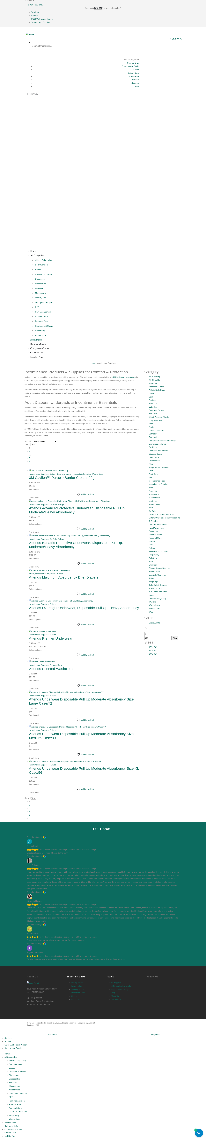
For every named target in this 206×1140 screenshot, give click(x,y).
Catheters (153, 434)
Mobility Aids (40, 298)
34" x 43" (153, 654)
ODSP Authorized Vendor (42, 19)
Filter (175, 638)
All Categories (37, 255)
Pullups (61, 504)
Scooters (135, 83)
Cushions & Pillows (43, 274)
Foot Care (153, 474)
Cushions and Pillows (158, 450)
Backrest (153, 400)
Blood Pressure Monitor (159, 417)
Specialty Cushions (157, 575)
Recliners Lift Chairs (44, 326)
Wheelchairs (154, 605)
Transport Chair (156, 588)
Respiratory (40, 330)
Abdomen (153, 383)
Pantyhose (153, 531)
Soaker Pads (154, 571)
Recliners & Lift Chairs (158, 551)
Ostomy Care (133, 73)
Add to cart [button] (34, 489)
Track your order (78, 993)
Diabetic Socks (155, 454)
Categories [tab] (154, 1034)
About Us (115, 996)
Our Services (116, 999)
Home (7, 1054)
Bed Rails (153, 413)
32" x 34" (153, 650)
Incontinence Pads (157, 481)
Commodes (154, 437)
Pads (137, 86)
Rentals (34, 15)
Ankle (151, 393)
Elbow (151, 464)
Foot (151, 471)
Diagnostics (40, 279)
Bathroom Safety (156, 410)
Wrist (151, 612)
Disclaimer (75, 999)
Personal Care (41, 321)
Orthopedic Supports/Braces (161, 514)
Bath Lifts (153, 403)
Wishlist (74, 996)
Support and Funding (40, 22)
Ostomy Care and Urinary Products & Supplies (70, 474)
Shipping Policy (77, 989)
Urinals (152, 595)
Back (151, 397)
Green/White (154, 623)
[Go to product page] (85, 470)
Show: (27, 445)
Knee (151, 487)
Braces (38, 269)
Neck (151, 508)
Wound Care (97, 474)
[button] (176, 39)
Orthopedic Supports (44, 302)
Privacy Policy (77, 983)
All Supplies (116, 983)
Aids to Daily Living (43, 260)
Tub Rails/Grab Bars (158, 592)
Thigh (151, 578)
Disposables (40, 284)
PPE (37, 307)
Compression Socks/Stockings (162, 440)
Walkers (135, 80)
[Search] (137, 54)
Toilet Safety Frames (158, 585)
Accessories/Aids (156, 387)
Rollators (153, 558)
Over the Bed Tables (158, 524)
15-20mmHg (154, 377)
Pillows (152, 541)
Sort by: (28, 441)
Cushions (153, 447)
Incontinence (133, 76)
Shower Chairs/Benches (159, 568)
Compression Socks (130, 66)
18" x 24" (153, 647)
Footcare (39, 288)
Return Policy (76, 986)
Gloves (136, 69)
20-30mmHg (154, 380)
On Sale (53, 504)
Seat (151, 561)
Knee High (153, 491)
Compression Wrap (157, 444)
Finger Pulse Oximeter (159, 467)
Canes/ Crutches (156, 430)
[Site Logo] (30, 34)
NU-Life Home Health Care (124, 377)
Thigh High (153, 582)
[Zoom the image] (33, 983)
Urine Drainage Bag (157, 598)
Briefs (31, 574)
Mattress (153, 501)
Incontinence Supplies (38, 474)
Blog (113, 993)
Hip (150, 477)
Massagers (154, 494)
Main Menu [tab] (52, 1034)
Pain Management (43, 312)
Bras (151, 424)
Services (35, 12)
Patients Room (41, 316)
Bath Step (153, 407)
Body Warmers (41, 265)
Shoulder (153, 565)
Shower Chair (133, 63)
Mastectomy (40, 293)
